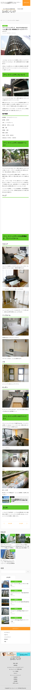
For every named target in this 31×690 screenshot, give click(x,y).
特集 (5, 641)
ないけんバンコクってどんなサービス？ (15, 667)
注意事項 (15, 677)
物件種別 (15, 665)
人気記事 (8, 577)
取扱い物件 (15, 663)
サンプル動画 (15, 671)
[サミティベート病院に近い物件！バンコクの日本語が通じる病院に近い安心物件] (22, 523)
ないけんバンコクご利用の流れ (15, 669)
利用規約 (15, 679)
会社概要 (15, 681)
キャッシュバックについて (15, 675)
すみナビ (6, 634)
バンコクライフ (7, 637)
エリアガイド (7, 632)
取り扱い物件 (20, 8)
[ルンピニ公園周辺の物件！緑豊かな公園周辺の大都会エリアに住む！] (8, 523)
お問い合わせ (15, 683)
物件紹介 (6, 639)
